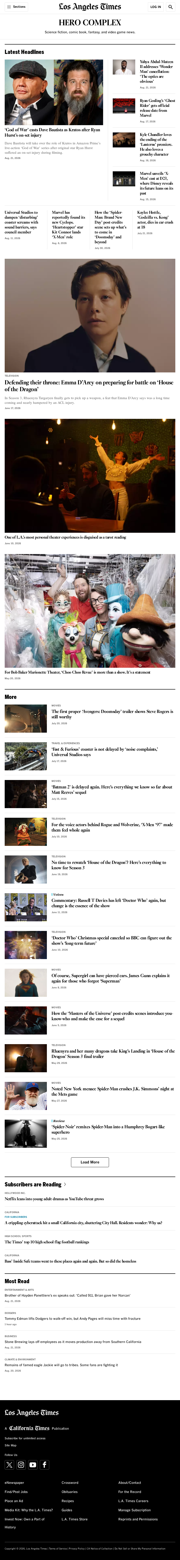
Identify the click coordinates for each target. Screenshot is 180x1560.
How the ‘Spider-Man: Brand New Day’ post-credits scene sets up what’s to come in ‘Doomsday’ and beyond (110, 227)
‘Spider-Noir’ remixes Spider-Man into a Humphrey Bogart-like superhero (108, 1130)
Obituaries (70, 1492)
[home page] (90, 6)
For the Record (129, 1492)
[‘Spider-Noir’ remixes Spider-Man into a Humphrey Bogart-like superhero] (26, 1134)
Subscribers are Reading (33, 1184)
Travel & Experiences (66, 743)
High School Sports (18, 1236)
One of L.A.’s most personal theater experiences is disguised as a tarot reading (65, 537)
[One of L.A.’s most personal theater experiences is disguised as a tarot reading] (90, 475)
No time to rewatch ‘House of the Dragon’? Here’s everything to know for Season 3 (109, 865)
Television (12, 376)
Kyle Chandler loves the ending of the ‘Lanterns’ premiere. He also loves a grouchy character (156, 145)
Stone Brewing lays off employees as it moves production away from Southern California (73, 1342)
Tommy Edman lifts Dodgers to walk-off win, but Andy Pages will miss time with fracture (73, 1318)
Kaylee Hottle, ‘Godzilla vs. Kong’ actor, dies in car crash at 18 (155, 220)
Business (11, 1336)
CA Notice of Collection (99, 1549)
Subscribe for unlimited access (25, 1438)
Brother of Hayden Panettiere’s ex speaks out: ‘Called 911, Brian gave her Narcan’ (68, 1295)
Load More (90, 1162)
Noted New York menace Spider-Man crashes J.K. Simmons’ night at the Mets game (113, 1092)
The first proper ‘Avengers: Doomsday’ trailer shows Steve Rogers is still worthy (112, 714)
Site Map (10, 1445)
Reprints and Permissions (138, 1519)
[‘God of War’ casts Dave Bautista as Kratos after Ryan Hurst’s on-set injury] (54, 92)
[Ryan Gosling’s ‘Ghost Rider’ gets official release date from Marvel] (124, 105)
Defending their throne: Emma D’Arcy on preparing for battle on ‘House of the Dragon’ (89, 386)
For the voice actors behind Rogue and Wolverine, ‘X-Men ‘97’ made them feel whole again (112, 828)
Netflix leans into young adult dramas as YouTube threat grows (54, 1199)
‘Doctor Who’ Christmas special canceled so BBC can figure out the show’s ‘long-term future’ (112, 941)
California (12, 1212)
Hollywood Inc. (15, 1193)
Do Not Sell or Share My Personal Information (140, 1549)
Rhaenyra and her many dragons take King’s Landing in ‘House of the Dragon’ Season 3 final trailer (113, 1054)
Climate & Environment (20, 1359)
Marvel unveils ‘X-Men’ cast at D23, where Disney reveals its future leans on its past (156, 183)
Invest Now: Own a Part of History (25, 1523)
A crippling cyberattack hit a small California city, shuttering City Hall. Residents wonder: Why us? (83, 1223)
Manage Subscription (134, 1510)
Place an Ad (14, 1501)
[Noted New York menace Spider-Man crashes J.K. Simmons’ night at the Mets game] (26, 1096)
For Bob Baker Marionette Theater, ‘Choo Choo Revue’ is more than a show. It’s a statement (77, 672)
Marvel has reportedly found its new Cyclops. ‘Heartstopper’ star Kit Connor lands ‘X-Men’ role (68, 225)
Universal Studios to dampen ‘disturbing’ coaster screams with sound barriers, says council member (21, 222)
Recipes (68, 1501)
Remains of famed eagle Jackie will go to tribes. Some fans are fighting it (61, 1365)
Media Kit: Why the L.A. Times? (29, 1510)
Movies (56, 706)
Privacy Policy (77, 1549)
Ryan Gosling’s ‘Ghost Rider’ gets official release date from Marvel (157, 108)
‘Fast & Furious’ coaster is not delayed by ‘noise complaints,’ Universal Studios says (105, 752)
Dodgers (10, 1313)
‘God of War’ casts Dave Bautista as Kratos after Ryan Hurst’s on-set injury (52, 133)
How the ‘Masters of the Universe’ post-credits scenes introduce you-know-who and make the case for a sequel (112, 1016)
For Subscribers (16, 1217)
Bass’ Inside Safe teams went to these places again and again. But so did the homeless (70, 1261)
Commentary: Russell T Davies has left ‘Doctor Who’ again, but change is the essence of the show (109, 903)
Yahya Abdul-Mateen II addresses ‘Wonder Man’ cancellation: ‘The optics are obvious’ (156, 72)
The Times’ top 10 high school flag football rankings (47, 1242)
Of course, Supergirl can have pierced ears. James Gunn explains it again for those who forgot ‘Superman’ (111, 979)
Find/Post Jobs (16, 1492)
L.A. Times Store (75, 1519)
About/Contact (129, 1483)
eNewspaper (14, 1483)
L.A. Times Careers (133, 1501)
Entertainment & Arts (19, 1290)
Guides (67, 1510)
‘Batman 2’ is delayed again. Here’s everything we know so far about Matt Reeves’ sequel (112, 790)
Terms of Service (58, 1549)
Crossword (70, 1483)
